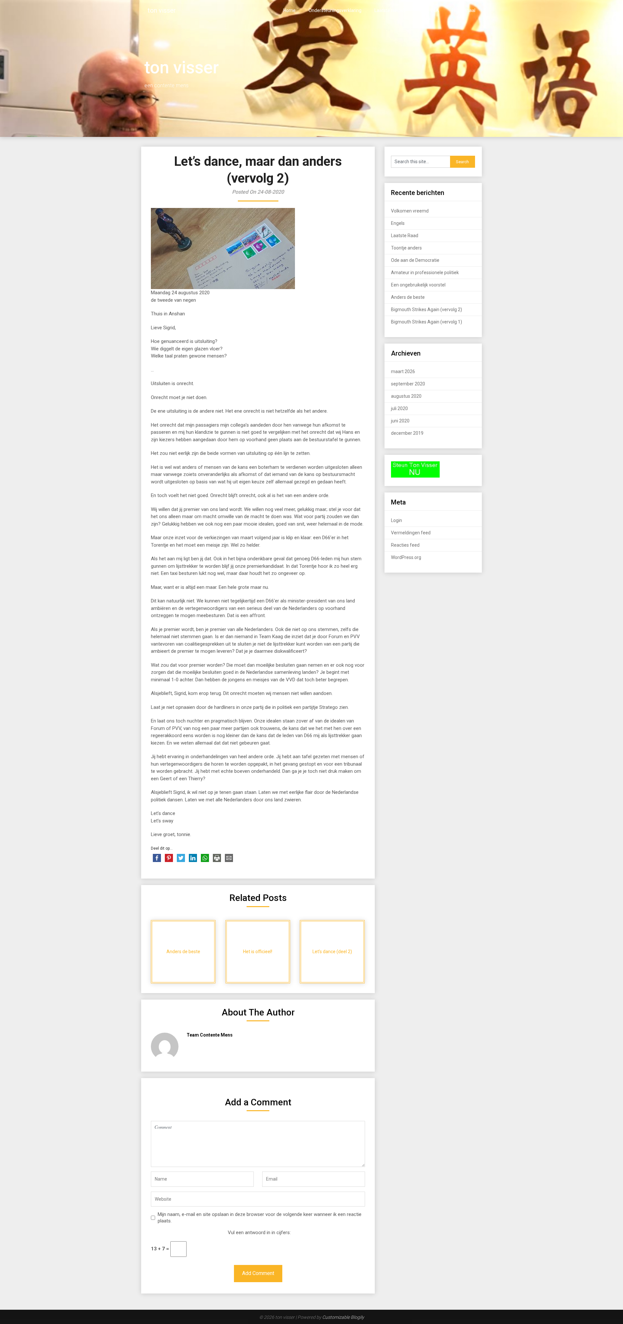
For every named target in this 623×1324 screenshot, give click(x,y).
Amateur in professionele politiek (425, 272)
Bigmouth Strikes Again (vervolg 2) (426, 309)
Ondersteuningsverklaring (335, 10)
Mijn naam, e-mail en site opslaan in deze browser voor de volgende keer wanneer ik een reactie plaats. (259, 1217)
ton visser (162, 10)
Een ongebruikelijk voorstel (418, 284)
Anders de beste (408, 297)
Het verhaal (463, 10)
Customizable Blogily (343, 1317)
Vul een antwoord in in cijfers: (259, 1232)
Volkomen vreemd (410, 210)
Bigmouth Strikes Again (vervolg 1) (426, 321)
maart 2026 (403, 371)
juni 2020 (400, 420)
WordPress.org (406, 557)
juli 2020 (399, 408)
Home (289, 10)
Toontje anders (406, 247)
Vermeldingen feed (411, 532)
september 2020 (408, 383)
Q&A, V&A (429, 10)
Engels (398, 223)
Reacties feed (405, 545)
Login (396, 520)
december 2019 (407, 433)
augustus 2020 (406, 396)
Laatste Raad (404, 235)
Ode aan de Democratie (415, 260)
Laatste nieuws (390, 10)
